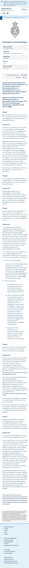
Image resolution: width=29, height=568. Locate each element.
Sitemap (6, 543)
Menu (25, 9)
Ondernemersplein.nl (9, 561)
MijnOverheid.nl (8, 557)
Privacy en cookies (8, 540)
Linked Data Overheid (9, 551)
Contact (6, 528)
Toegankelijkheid (8, 541)
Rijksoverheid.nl (8, 559)
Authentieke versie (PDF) (12, 75)
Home (2, 17)
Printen (17, 77)
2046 (10, 107)
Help (5, 532)
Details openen (1, 16)
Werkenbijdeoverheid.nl (10, 563)
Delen (23, 77)
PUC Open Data (8, 553)
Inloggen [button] (4, 13)
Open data (7, 549)
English (6, 530)
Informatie (22, 75)
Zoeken (6, 534)
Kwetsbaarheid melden (10, 545)
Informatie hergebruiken (10, 538)
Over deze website (8, 526)
